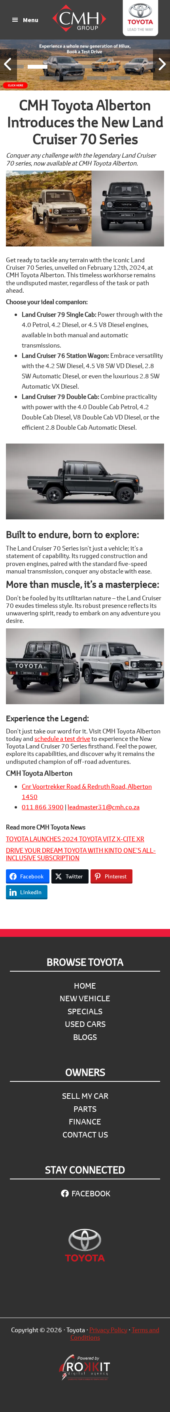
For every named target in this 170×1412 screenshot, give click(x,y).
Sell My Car (85, 1095)
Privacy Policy (108, 1330)
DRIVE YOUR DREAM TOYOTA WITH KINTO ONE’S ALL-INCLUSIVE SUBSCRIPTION (81, 854)
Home (85, 985)
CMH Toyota (140, 19)
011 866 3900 (43, 807)
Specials (85, 1011)
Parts (85, 1109)
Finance (85, 1121)
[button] (37, 68)
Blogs (85, 1037)
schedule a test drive (62, 738)
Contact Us (85, 1134)
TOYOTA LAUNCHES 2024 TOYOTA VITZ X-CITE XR (75, 839)
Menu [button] (30, 20)
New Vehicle (85, 998)
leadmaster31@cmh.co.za (104, 807)
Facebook (90, 1193)
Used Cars (85, 1024)
